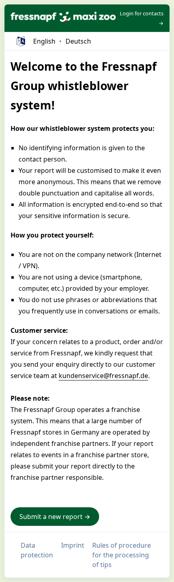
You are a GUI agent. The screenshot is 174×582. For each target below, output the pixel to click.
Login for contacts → (141, 18)
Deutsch (78, 41)
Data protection (37, 550)
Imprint (72, 545)
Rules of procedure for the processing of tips (121, 555)
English (44, 41)
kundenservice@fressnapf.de (103, 375)
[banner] (63, 18)
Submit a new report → (54, 516)
